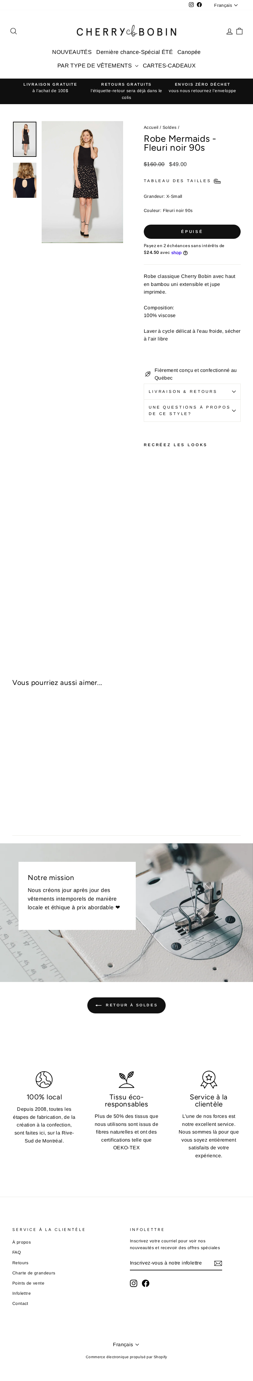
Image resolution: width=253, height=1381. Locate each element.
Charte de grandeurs (34, 1273)
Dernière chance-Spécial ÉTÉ (134, 52)
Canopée (189, 52)
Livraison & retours (183, 391)
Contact (20, 1303)
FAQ (16, 1252)
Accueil (151, 127)
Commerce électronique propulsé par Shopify (126, 1357)
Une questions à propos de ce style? (189, 410)
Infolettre (21, 1293)
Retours (20, 1263)
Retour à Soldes (131, 1005)
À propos (21, 1242)
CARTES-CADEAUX (169, 66)
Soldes (169, 127)
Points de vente (28, 1283)
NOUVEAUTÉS (72, 52)
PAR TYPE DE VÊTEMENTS (95, 66)
